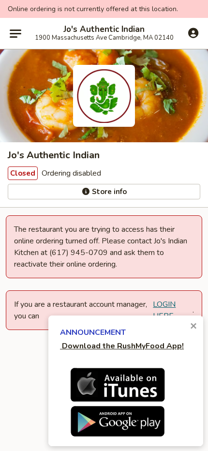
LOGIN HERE (164, 310)
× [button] (193, 326)
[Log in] (193, 33)
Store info (108, 191)
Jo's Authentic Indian (104, 29)
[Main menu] (15, 33)
